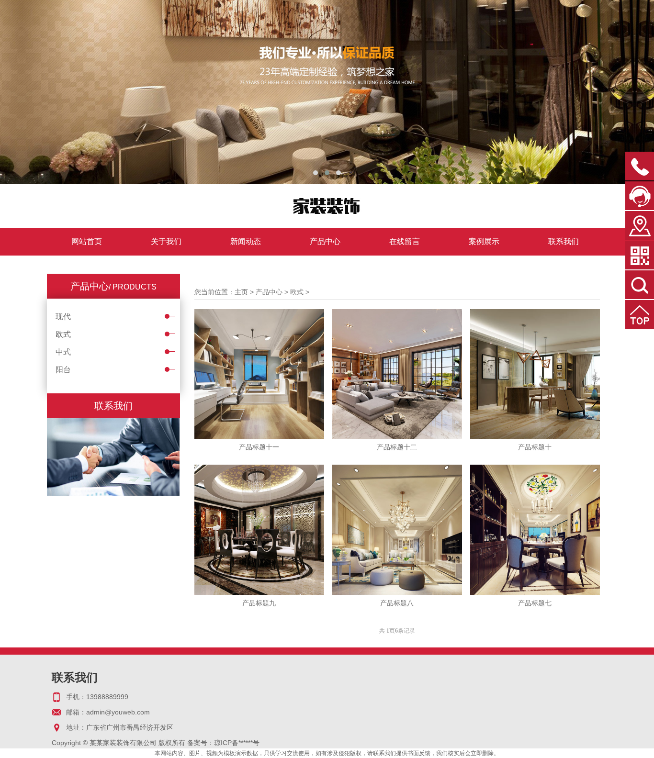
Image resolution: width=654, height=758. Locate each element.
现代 (63, 316)
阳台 (63, 370)
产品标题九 (259, 603)
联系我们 (563, 241)
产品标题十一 (259, 447)
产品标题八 (397, 603)
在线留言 (404, 241)
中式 (63, 352)
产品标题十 (535, 447)
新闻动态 (245, 241)
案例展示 (484, 241)
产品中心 (325, 241)
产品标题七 (535, 603)
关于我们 (166, 241)
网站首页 (86, 241)
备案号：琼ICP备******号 (223, 743)
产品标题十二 (397, 447)
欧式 (63, 334)
